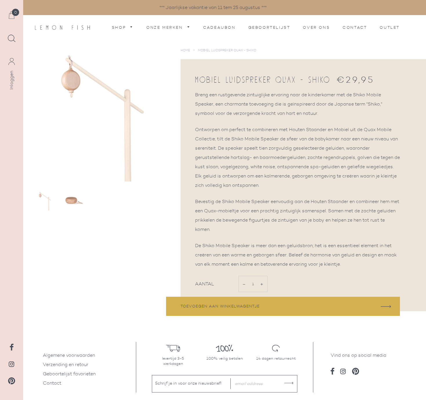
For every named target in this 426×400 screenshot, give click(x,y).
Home (185, 50)
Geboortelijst (269, 27)
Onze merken (165, 27)
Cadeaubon (219, 27)
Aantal (204, 284)
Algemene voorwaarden (69, 355)
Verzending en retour (65, 364)
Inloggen (11, 80)
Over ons (316, 27)
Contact (355, 27)
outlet (390, 27)
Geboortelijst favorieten (69, 374)
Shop (120, 27)
